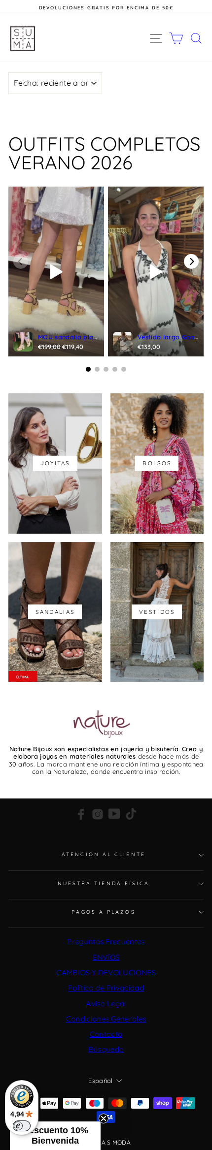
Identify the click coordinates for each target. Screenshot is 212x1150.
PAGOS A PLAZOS (103, 912)
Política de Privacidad (106, 987)
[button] (55, 1135)
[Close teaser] (103, 1118)
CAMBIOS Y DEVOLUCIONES (105, 972)
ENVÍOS (106, 957)
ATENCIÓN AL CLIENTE (103, 854)
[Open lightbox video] (56, 271)
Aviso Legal (106, 1003)
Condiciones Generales (106, 1018)
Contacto (106, 1034)
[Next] (191, 261)
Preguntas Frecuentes (105, 941)
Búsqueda (106, 1049)
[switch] (22, 1125)
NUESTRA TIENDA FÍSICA (104, 883)
